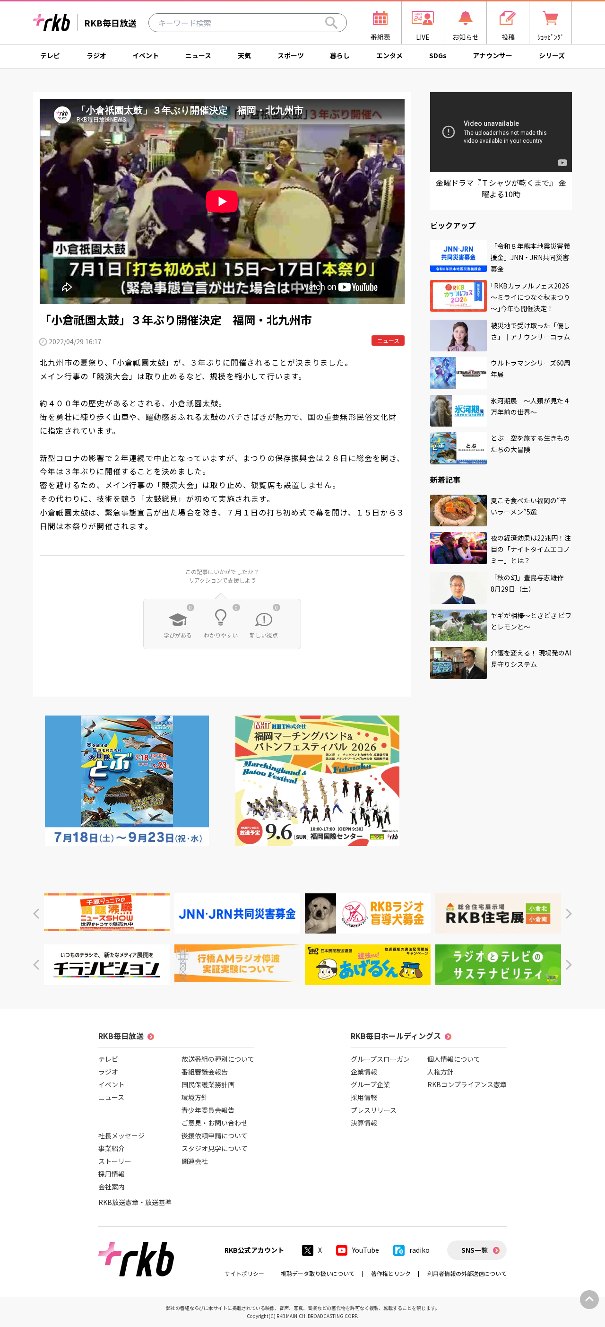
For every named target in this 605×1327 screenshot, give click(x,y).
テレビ (50, 55)
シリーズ (552, 55)
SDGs (438, 55)
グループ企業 (370, 1084)
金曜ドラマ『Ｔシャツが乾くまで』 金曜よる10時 (501, 188)
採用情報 (111, 1174)
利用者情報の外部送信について (467, 1273)
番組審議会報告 (205, 1071)
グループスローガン (380, 1059)
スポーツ (290, 55)
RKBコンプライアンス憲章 (467, 1084)
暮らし (340, 55)
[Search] (331, 23)
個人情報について (453, 1059)
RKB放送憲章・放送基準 (135, 1202)
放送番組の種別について (218, 1059)
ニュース (198, 55)
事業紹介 (111, 1148)
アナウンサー (492, 55)
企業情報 (364, 1071)
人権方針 (440, 1071)
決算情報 (364, 1122)
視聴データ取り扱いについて (317, 1273)
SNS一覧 (474, 1250)
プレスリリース (374, 1110)
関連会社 (195, 1161)
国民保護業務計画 (208, 1084)
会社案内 (111, 1186)
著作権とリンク (391, 1273)
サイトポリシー (244, 1273)
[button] (36, 913)
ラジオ (96, 55)
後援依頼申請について (215, 1135)
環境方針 (195, 1097)
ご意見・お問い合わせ (215, 1122)
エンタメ (389, 55)
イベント (145, 55)
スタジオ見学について (215, 1148)
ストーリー (114, 1161)
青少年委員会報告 (208, 1110)
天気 (244, 55)
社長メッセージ (121, 1135)
